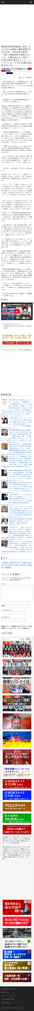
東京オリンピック (15, 562)
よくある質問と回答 (7, 999)
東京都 (25, 69)
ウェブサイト (5, 617)
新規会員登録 (9, 343)
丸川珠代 (5, 562)
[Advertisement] (17, 23)
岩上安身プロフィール (8, 989)
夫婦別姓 (7, 567)
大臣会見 (23, 565)
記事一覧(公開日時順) (25, 350)
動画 (8, 71)
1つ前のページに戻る (9, 350)
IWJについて (5, 992)
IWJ (2, 2)
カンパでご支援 (24, 343)
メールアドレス (6, 610)
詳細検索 (22, 639)
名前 (3, 605)
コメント (4, 584)
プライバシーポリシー (8, 996)
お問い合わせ (5, 1002)
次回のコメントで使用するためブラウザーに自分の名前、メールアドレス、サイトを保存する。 (16, 627)
